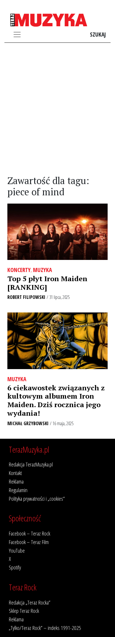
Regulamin (18, 490)
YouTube (17, 550)
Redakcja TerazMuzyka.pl (31, 464)
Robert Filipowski (26, 297)
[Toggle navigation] (17, 34)
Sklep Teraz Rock (24, 611)
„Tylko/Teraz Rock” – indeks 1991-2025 (45, 628)
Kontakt (15, 473)
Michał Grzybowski (28, 423)
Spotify (15, 567)
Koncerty (19, 270)
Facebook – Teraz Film (29, 542)
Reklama (16, 481)
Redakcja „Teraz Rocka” (29, 602)
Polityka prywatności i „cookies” (37, 498)
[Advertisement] (57, 109)
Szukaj (98, 34)
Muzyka (42, 270)
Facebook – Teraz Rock (29, 533)
